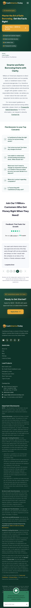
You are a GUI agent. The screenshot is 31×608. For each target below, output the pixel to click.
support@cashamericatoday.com (14, 394)
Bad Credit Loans (6, 366)
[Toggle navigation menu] (27, 3)
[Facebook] (18, 340)
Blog (3, 353)
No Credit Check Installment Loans (11, 369)
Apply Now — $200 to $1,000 (12, 28)
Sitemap (4, 356)
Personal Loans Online (8, 373)
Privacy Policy (13, 577)
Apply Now (14, 311)
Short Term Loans (7, 376)
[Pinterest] (11, 340)
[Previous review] (3, 271)
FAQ (3, 351)
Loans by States (6, 358)
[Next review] (25, 271)
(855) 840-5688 (8, 392)
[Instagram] (14, 340)
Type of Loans (6, 378)
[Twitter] (7, 340)
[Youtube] (3, 340)
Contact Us (15, 114)
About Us (4, 348)
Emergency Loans (7, 371)
